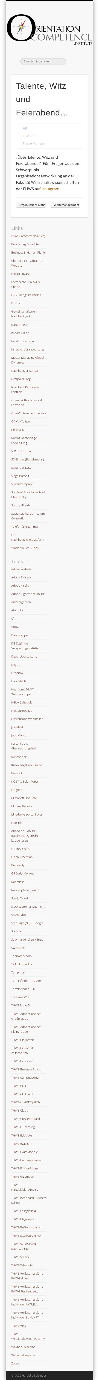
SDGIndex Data (21, 467)
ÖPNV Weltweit (21, 421)
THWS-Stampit (20, 1257)
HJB (25, 128)
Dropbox (17, 673)
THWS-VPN (18, 1326)
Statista (16, 931)
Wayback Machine (23, 1347)
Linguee (16, 790)
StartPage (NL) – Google (27, 923)
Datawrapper (20, 635)
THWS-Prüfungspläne (25, 1227)
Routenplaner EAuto (25, 890)
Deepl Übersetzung (24, 656)
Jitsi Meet (17, 727)
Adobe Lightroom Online (28, 594)
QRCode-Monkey (22, 873)
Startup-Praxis (20, 505)
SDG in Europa (21, 451)
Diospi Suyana (20, 274)
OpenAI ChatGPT (22, 849)
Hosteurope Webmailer (27, 719)
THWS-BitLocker (22, 1061)
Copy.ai (16, 627)
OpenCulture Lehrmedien (28, 413)
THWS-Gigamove (22, 1176)
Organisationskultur (32, 205)
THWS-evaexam (21, 1144)
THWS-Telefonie (21, 1265)
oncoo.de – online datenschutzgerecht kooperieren (24, 835)
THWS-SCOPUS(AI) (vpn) (27, 1235)
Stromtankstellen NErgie (27, 939)
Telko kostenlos (21, 964)
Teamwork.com (21, 956)
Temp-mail (18, 972)
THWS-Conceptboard (25, 1119)
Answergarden (21, 602)
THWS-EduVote (21, 1135)
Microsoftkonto (21, 806)
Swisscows (18, 948)
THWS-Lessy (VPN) (23, 1211)
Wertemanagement (66, 205)
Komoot (16, 773)
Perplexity (17, 430)
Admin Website (21, 569)
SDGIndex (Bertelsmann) (27, 459)
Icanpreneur (19, 325)
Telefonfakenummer (24, 526)
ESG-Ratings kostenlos (26, 295)
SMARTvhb (18, 915)
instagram (50, 188)
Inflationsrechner (22, 341)
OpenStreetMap (22, 857)
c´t (13, 618)
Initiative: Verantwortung (27, 349)
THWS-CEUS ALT (22, 1094)
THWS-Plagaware (22, 1219)
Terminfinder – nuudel (26, 981)
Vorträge (38, 143)
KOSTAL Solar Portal (24, 781)
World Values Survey (25, 548)
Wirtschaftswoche (23, 1355)
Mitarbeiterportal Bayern (27, 814)
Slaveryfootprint (22, 484)
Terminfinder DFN (23, 989)
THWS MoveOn (21, 1005)
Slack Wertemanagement (27, 906)
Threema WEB (20, 997)
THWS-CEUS (19, 1086)
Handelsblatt (19, 681)
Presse (27, 143)
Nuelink (16, 823)
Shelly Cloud (19, 898)
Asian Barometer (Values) (28, 236)
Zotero (15, 1363)
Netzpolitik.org (21, 379)
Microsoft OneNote (24, 798)
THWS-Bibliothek (22, 1040)
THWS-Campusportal (25, 1077)
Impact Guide (20, 333)
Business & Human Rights (28, 252)
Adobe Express (21, 577)
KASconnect (19, 757)
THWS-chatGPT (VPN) (25, 1102)
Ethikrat (16, 303)
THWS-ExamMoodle (24, 1152)
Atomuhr (17, 610)
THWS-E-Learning (23, 1127)
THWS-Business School (26, 1069)
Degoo (15, 665)
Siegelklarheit (20, 476)
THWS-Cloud (19, 1110)
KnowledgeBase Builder (27, 765)
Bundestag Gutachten (26, 244)
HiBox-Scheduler (22, 702)
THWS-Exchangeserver (26, 1160)
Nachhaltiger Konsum (25, 371)
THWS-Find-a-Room (24, 1168)
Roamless (17, 882)
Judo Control (19, 735)
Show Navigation (76, 41)
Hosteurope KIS (21, 711)
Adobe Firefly (20, 585)
